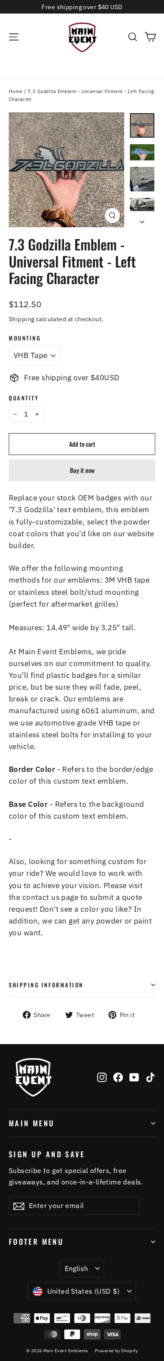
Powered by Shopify (116, 1351)
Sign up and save (47, 1154)
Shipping (21, 319)
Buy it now (82, 470)
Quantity (23, 398)
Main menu (32, 1123)
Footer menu (36, 1241)
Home (16, 91)
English (76, 1268)
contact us (40, 897)
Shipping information (46, 985)
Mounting (25, 338)
